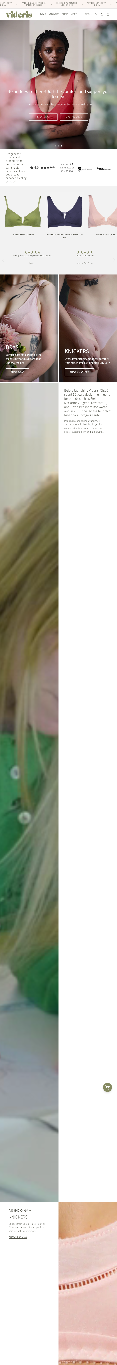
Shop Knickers (73, 117)
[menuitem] (74, 14)
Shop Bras (43, 117)
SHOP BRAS (17, 372)
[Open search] (96, 14)
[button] (4, 260)
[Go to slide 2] (58, 146)
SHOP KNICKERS (79, 372)
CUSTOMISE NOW (18, 1237)
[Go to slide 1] (55, 146)
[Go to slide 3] (61, 146)
